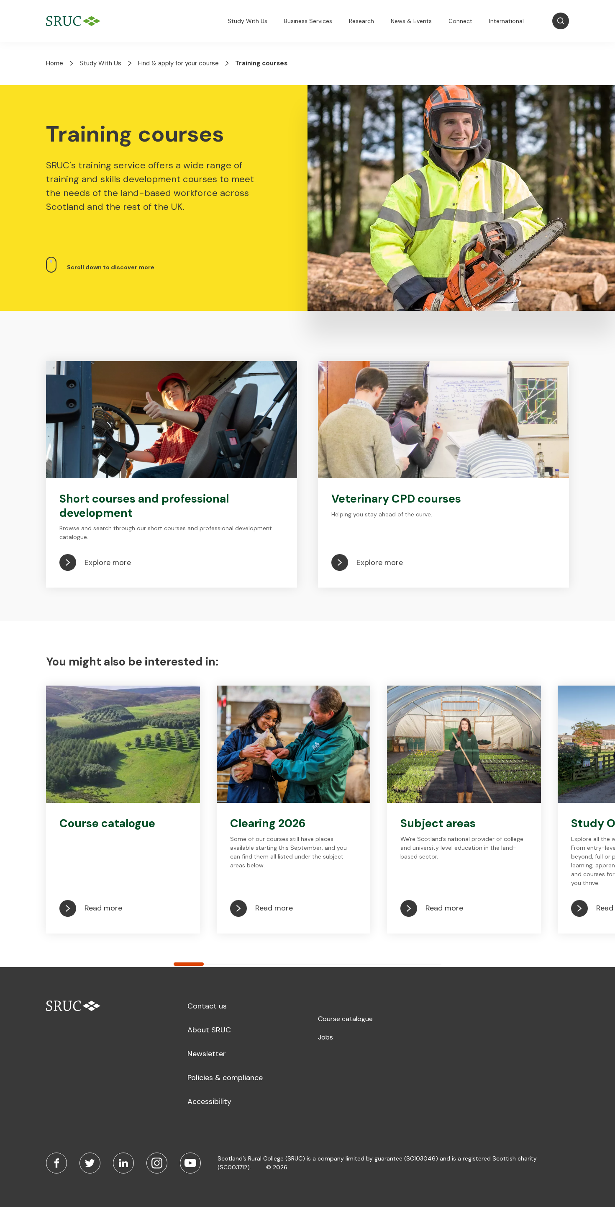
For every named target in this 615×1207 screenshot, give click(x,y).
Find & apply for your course (178, 63)
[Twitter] (89, 1163)
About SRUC (209, 1030)
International (506, 21)
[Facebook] (56, 1163)
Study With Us (247, 21)
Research (361, 21)
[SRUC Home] (75, 21)
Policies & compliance (225, 1078)
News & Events (411, 21)
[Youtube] (190, 1163)
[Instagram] (156, 1163)
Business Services (308, 21)
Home (54, 63)
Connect (460, 21)
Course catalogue (345, 1018)
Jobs (325, 1037)
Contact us (207, 1006)
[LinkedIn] (123, 1163)
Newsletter (206, 1054)
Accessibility (209, 1101)
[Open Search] (560, 21)
